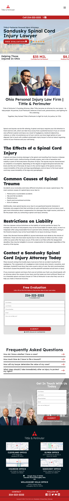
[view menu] (65, 7)
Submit (34, 329)
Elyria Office (52, 452)
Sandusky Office (52, 469)
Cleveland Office (17, 452)
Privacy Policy (43, 499)
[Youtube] (55, 494)
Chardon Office (17, 469)
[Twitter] (52, 494)
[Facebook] (46, 494)
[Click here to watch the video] (34, 81)
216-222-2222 (34, 17)
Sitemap (50, 499)
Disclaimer (37, 499)
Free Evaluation (15, 42)
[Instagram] (49, 494)
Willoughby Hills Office (34, 482)
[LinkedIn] (59, 494)
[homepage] (8, 7)
